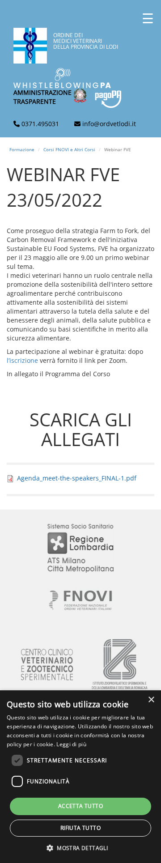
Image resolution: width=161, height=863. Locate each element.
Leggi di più (71, 744)
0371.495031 (40, 123)
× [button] (151, 700)
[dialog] (80, 776)
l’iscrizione (23, 360)
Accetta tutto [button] (80, 806)
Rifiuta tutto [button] (80, 828)
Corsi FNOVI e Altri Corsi (69, 149)
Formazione (21, 149)
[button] (80, 847)
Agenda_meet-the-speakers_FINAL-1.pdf (76, 478)
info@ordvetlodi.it (109, 123)
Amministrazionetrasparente (42, 97)
